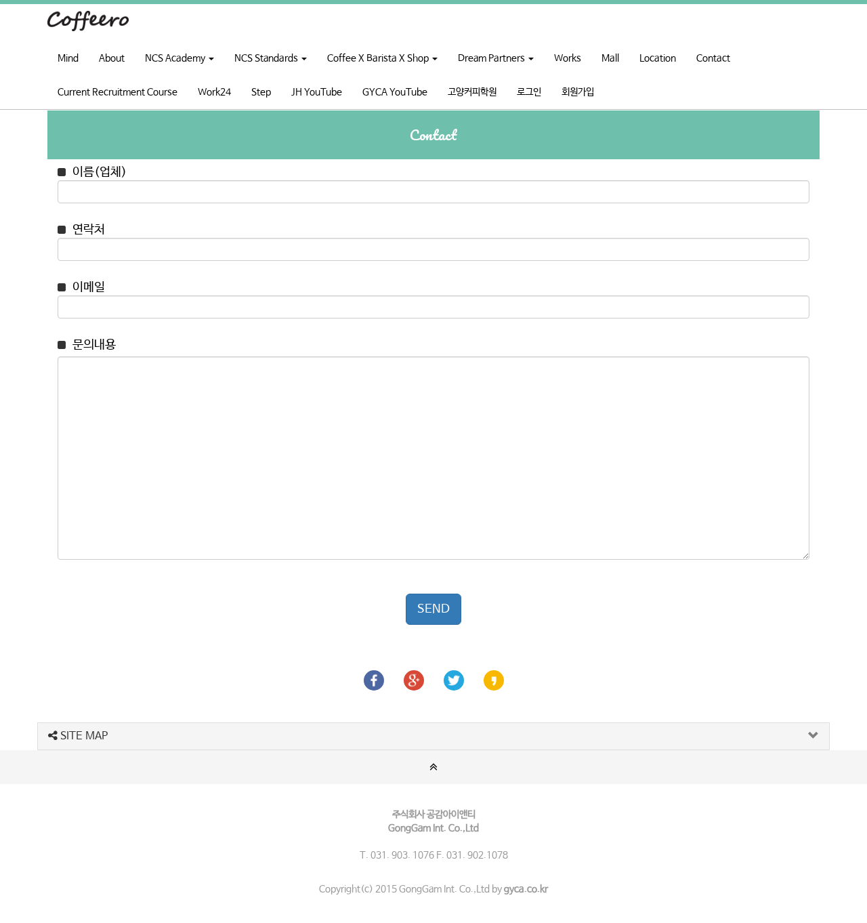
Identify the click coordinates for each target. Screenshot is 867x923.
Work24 (214, 92)
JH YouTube (316, 92)
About (112, 58)
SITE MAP (83, 736)
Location (657, 58)
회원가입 (578, 92)
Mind (68, 58)
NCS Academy (176, 58)
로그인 (529, 92)
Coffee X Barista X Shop (379, 58)
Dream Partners (492, 58)
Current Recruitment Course (117, 92)
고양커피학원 (472, 92)
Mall (610, 58)
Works (567, 58)
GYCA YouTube (394, 92)
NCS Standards (267, 58)
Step (261, 92)
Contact (713, 58)
